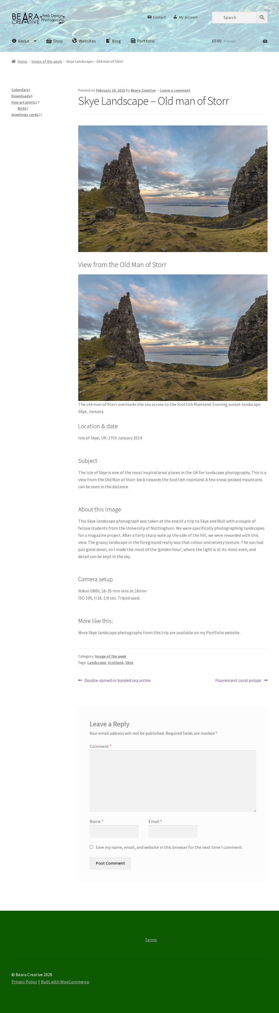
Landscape (96, 662)
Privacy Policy (24, 981)
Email (155, 821)
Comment (100, 746)
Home (22, 61)
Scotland (115, 662)
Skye (129, 662)
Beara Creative (143, 90)
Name (97, 821)
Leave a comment (175, 90)
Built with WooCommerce (65, 981)
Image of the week (47, 61)
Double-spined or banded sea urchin (117, 680)
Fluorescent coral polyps (238, 680)
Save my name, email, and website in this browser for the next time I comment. (169, 847)
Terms (151, 939)
